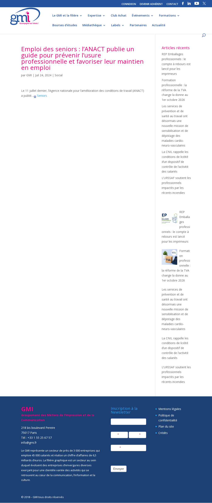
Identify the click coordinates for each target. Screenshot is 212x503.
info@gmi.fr (29, 443)
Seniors (41, 96)
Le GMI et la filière (65, 15)
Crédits (163, 433)
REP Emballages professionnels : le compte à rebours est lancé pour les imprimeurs (176, 64)
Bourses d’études (64, 25)
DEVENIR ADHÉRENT (151, 4)
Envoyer (118, 468)
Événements (140, 15)
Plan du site (166, 426)
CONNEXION (129, 4)
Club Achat (118, 15)
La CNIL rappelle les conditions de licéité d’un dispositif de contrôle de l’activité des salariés (175, 161)
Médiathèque (92, 25)
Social (59, 75)
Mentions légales (169, 409)
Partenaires (138, 25)
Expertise (94, 15)
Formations (167, 15)
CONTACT (172, 4)
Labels (115, 25)
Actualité (158, 25)
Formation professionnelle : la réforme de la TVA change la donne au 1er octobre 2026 (175, 90)
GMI (29, 75)
